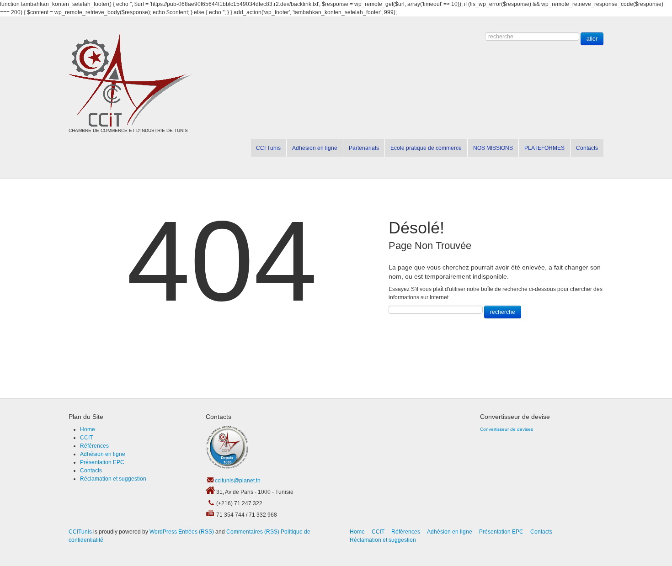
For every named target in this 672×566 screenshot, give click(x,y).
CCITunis (80, 532)
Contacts (587, 148)
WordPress (163, 532)
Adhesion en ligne (314, 148)
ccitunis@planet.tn (238, 480)
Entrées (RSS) (196, 532)
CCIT (86, 437)
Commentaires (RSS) (252, 532)
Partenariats (364, 148)
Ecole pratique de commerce (426, 148)
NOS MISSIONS (493, 148)
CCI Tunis (268, 148)
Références (94, 446)
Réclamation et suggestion (113, 479)
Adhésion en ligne (102, 454)
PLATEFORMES (544, 148)
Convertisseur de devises (506, 429)
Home (87, 429)
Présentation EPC (102, 462)
